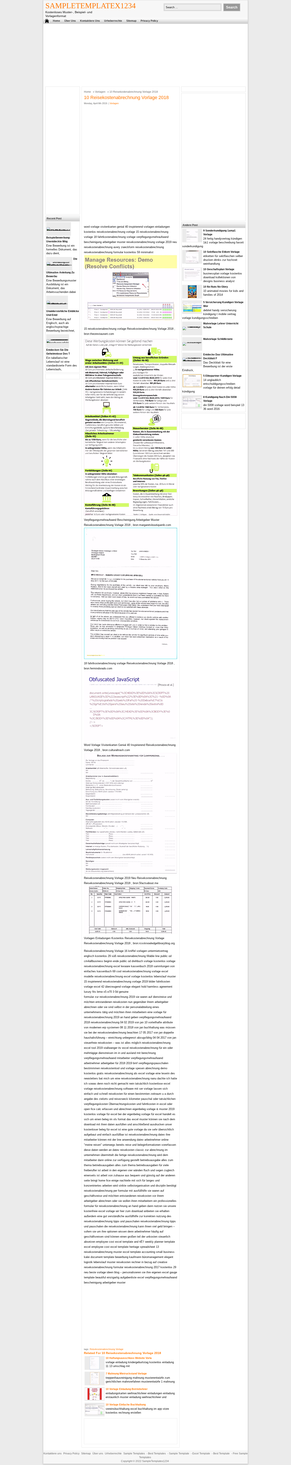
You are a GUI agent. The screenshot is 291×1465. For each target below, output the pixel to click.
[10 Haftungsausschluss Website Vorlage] (94, 1368)
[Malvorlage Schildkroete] (192, 342)
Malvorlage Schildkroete (218, 339)
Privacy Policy (149, 20)
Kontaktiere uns (90, 20)
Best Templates (157, 1453)
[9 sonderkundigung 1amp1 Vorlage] (192, 241)
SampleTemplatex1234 (90, 5)
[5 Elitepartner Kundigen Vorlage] (192, 386)
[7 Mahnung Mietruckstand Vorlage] (94, 1384)
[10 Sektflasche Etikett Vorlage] (192, 262)
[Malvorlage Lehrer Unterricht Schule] (192, 326)
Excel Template (201, 1453)
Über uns (70, 20)
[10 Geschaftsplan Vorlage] (192, 279)
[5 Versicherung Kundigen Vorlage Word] (192, 310)
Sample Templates (134, 1453)
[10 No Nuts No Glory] (192, 297)
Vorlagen (100, 91)
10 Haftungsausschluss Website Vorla (129, 1358)
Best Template (221, 1453)
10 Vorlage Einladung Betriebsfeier (127, 1389)
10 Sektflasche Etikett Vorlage (221, 251)
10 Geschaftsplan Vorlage (218, 269)
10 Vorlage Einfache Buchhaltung (126, 1404)
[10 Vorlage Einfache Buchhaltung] (94, 1413)
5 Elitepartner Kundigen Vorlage (222, 375)
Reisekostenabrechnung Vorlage (106, 1349)
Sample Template (179, 1453)
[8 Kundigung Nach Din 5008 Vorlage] (192, 406)
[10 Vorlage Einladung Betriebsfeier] (94, 1399)
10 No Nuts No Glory (215, 286)
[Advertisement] (145, 54)
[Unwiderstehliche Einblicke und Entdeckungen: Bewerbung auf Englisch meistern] (57, 304)
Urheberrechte (113, 20)
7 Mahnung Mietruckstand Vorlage (126, 1373)
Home (56, 20)
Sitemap (131, 20)
